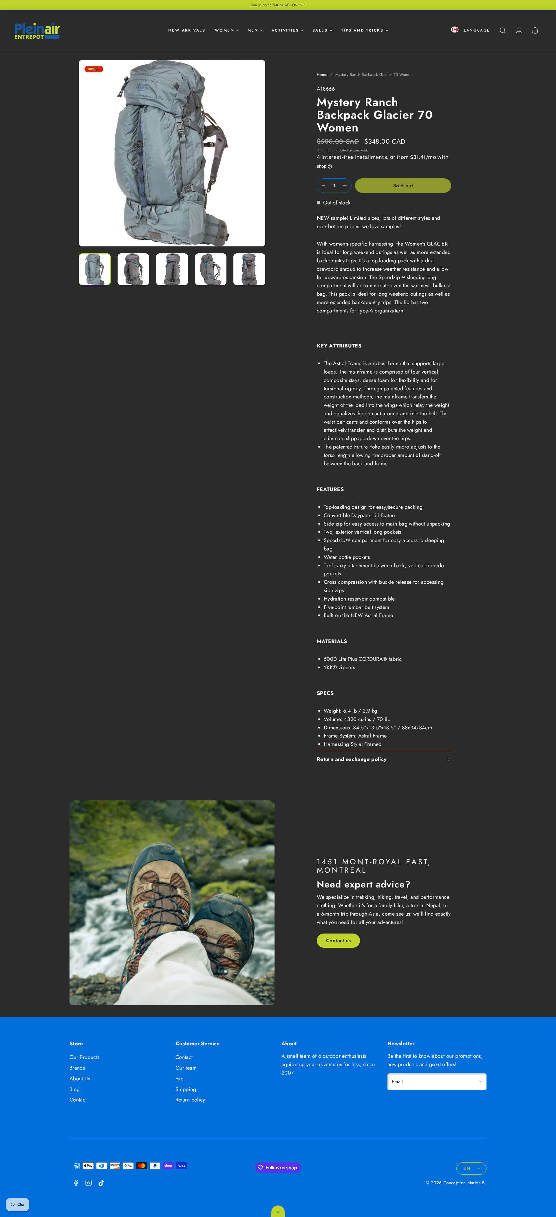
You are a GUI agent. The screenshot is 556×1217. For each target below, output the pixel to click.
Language (477, 30)
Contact (78, 1099)
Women (224, 30)
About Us (80, 1078)
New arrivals (186, 30)
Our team (186, 1068)
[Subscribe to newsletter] (480, 1081)
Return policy (190, 1099)
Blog (75, 1089)
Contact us (338, 940)
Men (253, 30)
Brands (77, 1068)
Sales (320, 30)
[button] (454, 30)
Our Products (84, 1057)
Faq (179, 1078)
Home (322, 74)
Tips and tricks (362, 30)
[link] (519, 30)
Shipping (324, 150)
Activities (285, 30)
